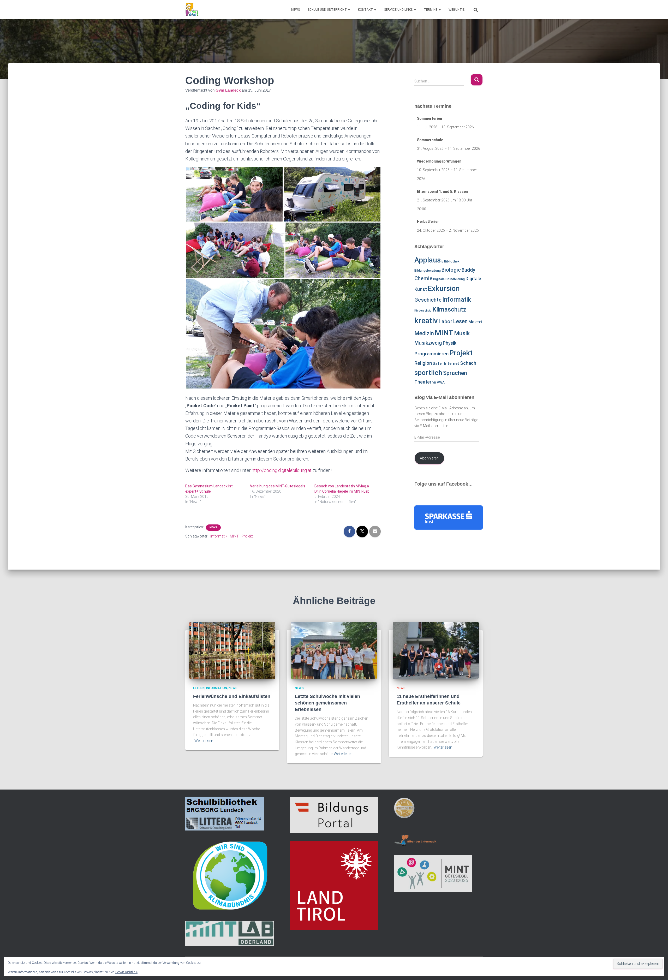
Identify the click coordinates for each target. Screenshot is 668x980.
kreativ (426, 320)
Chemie (423, 278)
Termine (431, 9)
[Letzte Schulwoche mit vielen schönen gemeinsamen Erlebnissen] (334, 650)
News (295, 9)
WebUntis (456, 9)
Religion (423, 363)
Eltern (199, 688)
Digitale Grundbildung (449, 279)
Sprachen (455, 372)
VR (434, 382)
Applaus (427, 260)
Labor (445, 321)
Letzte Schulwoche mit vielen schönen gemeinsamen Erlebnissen (327, 703)
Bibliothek (451, 261)
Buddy (468, 270)
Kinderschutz (423, 310)
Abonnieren (429, 458)
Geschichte (428, 300)
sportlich (428, 373)
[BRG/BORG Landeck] (191, 9)
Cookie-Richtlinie (126, 972)
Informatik (218, 536)
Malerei (475, 321)
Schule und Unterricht (328, 9)
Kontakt (366, 9)
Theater (423, 382)
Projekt (247, 536)
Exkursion (444, 288)
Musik (462, 333)
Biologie (451, 270)
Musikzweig (428, 343)
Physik (449, 343)
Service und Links (398, 9)
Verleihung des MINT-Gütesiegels (277, 486)
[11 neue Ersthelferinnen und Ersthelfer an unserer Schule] (436, 650)
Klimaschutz (449, 309)
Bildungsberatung (427, 270)
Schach (468, 363)
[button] (349, 9)
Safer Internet (446, 363)
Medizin (424, 333)
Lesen (460, 321)
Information (216, 688)
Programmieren (431, 354)
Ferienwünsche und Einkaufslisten (231, 696)
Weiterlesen (203, 741)
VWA (441, 382)
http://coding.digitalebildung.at (282, 470)
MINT (234, 536)
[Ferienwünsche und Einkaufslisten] (232, 650)
